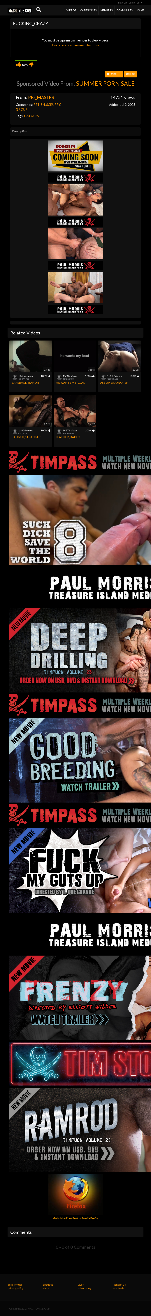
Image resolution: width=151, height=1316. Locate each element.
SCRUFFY (53, 105)
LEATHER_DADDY (68, 437)
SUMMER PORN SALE (105, 83)
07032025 (31, 116)
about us (48, 1284)
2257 (81, 1284)
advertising (84, 1288)
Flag (132, 74)
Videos (71, 10)
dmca (46, 1288)
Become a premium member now (75, 45)
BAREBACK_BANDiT (25, 382)
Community (125, 10)
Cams (140, 10)
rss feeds (118, 1288)
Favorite (115, 74)
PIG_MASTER (41, 97)
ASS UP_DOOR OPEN (114, 382)
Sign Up (122, 2)
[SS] (75, 155)
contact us (119, 1284)
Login (132, 2)
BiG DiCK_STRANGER (26, 437)
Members (107, 10)
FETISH (39, 105)
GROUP (21, 109)
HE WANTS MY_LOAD (70, 382)
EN (139, 2)
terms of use (15, 1284)
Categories (88, 10)
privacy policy (15, 1288)
